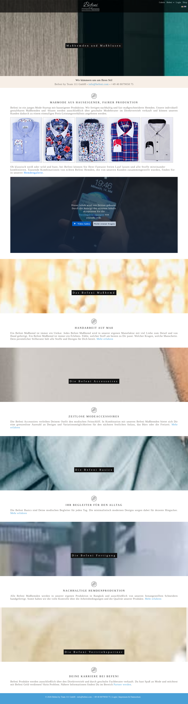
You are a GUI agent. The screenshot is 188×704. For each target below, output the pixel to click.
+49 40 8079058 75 (122, 84)
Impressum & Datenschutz (130, 697)
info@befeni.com (99, 84)
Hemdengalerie (33, 172)
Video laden (84, 224)
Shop (185, 2)
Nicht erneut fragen (104, 224)
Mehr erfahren (105, 339)
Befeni (170, 2)
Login (178, 2)
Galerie (162, 2)
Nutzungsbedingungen (91, 214)
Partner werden (122, 684)
